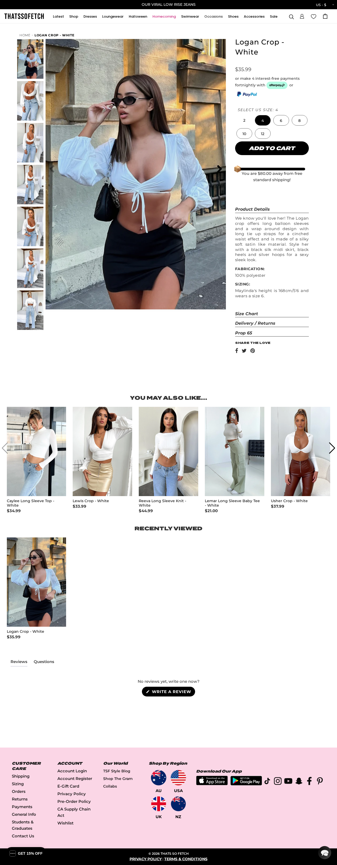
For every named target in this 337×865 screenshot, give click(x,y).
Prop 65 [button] (243, 332)
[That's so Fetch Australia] (158, 778)
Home (25, 35)
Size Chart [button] (246, 313)
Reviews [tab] (19, 663)
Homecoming (164, 16)
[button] (302, 15)
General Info (24, 814)
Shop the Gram (118, 778)
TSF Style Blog (116, 771)
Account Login (72, 770)
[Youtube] (288, 782)
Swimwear (190, 16)
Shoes (233, 16)
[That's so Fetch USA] (178, 778)
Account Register (74, 778)
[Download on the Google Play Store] (246, 784)
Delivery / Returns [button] (255, 323)
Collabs (110, 786)
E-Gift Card (68, 786)
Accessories (254, 16)
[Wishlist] (313, 16)
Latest (58, 16)
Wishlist (65, 823)
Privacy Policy (71, 793)
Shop (73, 16)
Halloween (138, 16)
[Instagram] (277, 782)
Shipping (20, 776)
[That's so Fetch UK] (158, 804)
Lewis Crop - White (91, 501)
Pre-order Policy (74, 801)
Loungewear (112, 16)
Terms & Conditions (185, 859)
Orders (19, 791)
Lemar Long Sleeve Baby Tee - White (232, 503)
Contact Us (23, 835)
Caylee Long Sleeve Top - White (30, 503)
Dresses (90, 16)
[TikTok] (267, 782)
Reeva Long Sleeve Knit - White (162, 503)
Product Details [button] (252, 209)
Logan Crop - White (54, 35)
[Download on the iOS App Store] (212, 783)
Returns (20, 799)
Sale (273, 16)
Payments (22, 806)
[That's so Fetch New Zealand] (178, 804)
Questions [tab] (44, 663)
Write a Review (173, 692)
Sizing (18, 783)
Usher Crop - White (289, 501)
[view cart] (325, 16)
